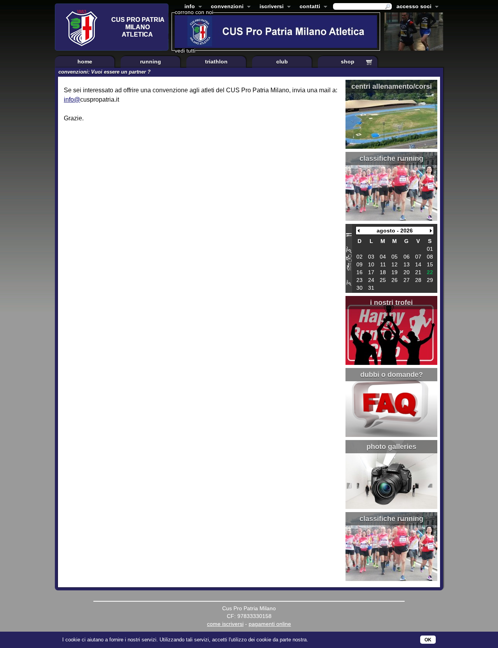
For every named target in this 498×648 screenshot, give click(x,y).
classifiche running (391, 158)
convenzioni (226, 7)
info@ (72, 99)
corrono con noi (194, 12)
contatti (308, 7)
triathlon (216, 61)
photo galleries (391, 447)
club (282, 61)
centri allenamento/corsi (391, 86)
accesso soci (412, 7)
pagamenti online (270, 624)
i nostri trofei (391, 302)
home (84, 61)
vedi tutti (185, 51)
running (150, 61)
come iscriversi (225, 624)
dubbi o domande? (391, 375)
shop (347, 61)
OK (427, 640)
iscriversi (270, 7)
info (188, 7)
